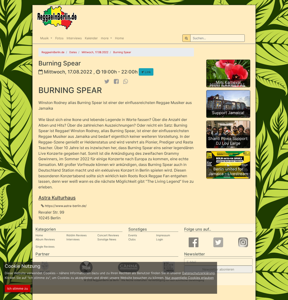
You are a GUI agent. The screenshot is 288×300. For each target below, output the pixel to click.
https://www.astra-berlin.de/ (65, 206)
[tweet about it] (106, 81)
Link (147, 72)
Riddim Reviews (76, 235)
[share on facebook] (116, 81)
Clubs (132, 239)
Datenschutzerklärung (198, 273)
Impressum (163, 235)
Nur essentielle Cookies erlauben (189, 278)
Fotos (59, 38)
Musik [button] (45, 38)
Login (159, 239)
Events (132, 235)
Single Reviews (44, 246)
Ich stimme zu (17, 288)
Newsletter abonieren (218, 269)
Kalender (91, 38)
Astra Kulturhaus (57, 198)
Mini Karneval (228, 82)
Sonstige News (106, 239)
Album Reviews (45, 239)
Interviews (74, 38)
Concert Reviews (108, 235)
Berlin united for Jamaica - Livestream (228, 171)
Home (119, 38)
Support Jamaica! (228, 112)
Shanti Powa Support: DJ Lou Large (228, 141)
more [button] (105, 38)
